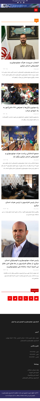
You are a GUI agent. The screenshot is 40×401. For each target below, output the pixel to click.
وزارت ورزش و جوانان (33, 370)
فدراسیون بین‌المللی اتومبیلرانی (30, 378)
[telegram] (17, 2)
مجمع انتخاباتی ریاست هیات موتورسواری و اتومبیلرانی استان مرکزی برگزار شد (22, 155)
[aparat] (23, 2)
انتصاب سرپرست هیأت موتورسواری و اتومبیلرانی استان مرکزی (24, 64)
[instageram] (20, 2)
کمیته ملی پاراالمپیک (33, 375)
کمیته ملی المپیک (34, 372)
